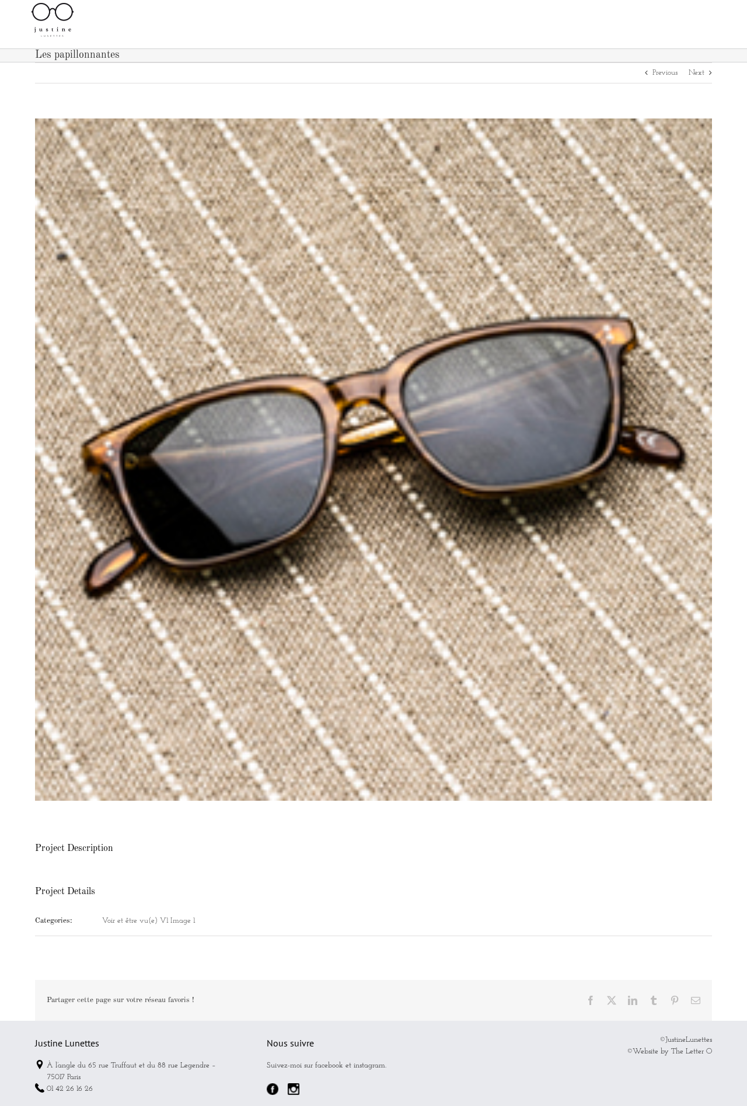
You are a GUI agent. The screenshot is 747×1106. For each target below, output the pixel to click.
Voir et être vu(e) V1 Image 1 (148, 920)
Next (696, 72)
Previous (665, 72)
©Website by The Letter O (669, 1051)
